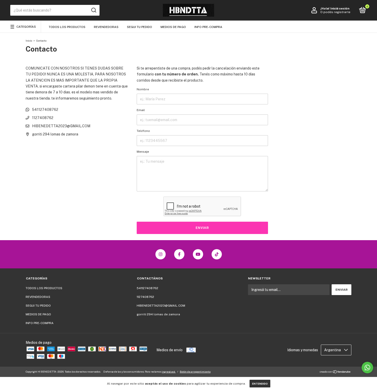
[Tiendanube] (335, 372)
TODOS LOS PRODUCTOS (67, 27)
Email (141, 110)
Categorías (26, 26)
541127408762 (44, 110)
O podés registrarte (335, 12)
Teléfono (143, 131)
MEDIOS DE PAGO (173, 27)
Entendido (260, 383)
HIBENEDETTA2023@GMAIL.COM (61, 126)
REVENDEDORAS (106, 27)
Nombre (143, 89)
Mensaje (143, 151)
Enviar (202, 228)
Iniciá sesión (339, 8)
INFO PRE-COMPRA (208, 27)
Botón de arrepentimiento (195, 371)
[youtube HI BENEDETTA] (198, 254)
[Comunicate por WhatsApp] (367, 367)
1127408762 (42, 118)
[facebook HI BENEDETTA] (179, 254)
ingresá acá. (169, 371)
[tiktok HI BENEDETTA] (217, 254)
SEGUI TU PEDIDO (139, 27)
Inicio (29, 40)
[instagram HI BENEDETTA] (160, 254)
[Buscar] (93, 10)
